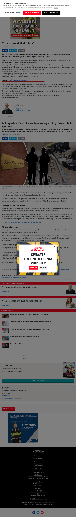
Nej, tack (43, 268)
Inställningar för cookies (13, 12)
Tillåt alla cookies (32, 12)
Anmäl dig (33, 268)
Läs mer (56, 7)
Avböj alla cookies (51, 12)
